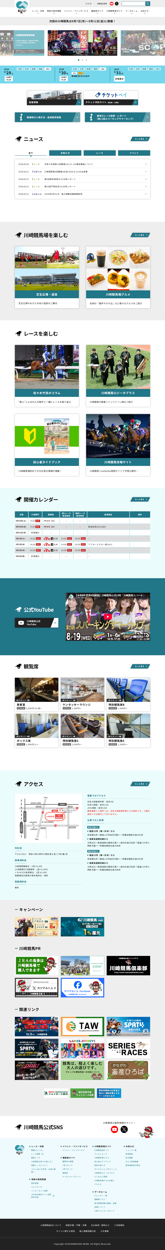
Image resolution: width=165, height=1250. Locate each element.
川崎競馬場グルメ (101, 1157)
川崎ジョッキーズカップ (104, 1211)
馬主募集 (129, 1157)
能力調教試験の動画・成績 (105, 1203)
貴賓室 (65, 1173)
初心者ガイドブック (102, 1161)
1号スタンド (67, 1165)
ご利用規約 (119, 1225)
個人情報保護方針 (87, 1231)
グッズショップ (100, 1154)
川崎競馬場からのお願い (104, 1180)
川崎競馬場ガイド (101, 1150)
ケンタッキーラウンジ (71, 1176)
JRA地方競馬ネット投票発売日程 (41, 1195)
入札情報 (104, 1231)
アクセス (98, 1184)
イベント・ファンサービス (76, 10)
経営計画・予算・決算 (76, 1225)
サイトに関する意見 (65, 1231)
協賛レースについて (39, 1165)
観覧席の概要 (68, 1161)
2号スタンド (67, 1169)
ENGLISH (102, 3)
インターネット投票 (39, 1191)
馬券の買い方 (99, 1165)
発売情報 (35, 1183)
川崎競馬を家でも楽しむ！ (42, 1161)
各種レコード (99, 1207)
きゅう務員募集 (132, 1161)
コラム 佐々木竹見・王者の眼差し (43, 1170)
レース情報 (35, 1154)
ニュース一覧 (131, 1150)
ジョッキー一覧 (100, 1195)
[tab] (78, 60)
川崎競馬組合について (50, 1225)
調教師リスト (99, 1199)
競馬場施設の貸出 (133, 1165)
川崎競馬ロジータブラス (104, 1173)
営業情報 (129, 1154)
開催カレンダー (37, 1150)
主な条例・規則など (100, 1225)
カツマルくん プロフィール (105, 1169)
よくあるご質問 (100, 1176)
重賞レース (35, 1157)
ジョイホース (36, 1187)
